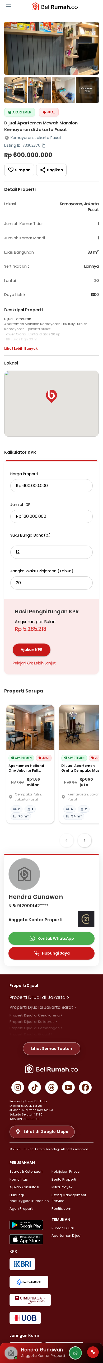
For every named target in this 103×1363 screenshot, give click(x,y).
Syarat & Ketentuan (26, 1171)
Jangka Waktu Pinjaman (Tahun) (41, 571)
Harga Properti (24, 473)
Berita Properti (64, 1179)
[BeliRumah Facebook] (85, 1087)
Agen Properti (21, 1208)
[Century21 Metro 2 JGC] (86, 920)
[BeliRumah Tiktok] (34, 1087)
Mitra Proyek (62, 1187)
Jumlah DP (20, 504)
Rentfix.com (61, 1208)
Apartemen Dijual (66, 1235)
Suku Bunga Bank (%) (30, 535)
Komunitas (19, 1179)
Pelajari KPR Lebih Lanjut (34, 663)
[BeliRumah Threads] (51, 1087)
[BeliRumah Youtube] (68, 1087)
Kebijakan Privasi (66, 1171)
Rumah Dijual (63, 1228)
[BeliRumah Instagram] (17, 1087)
